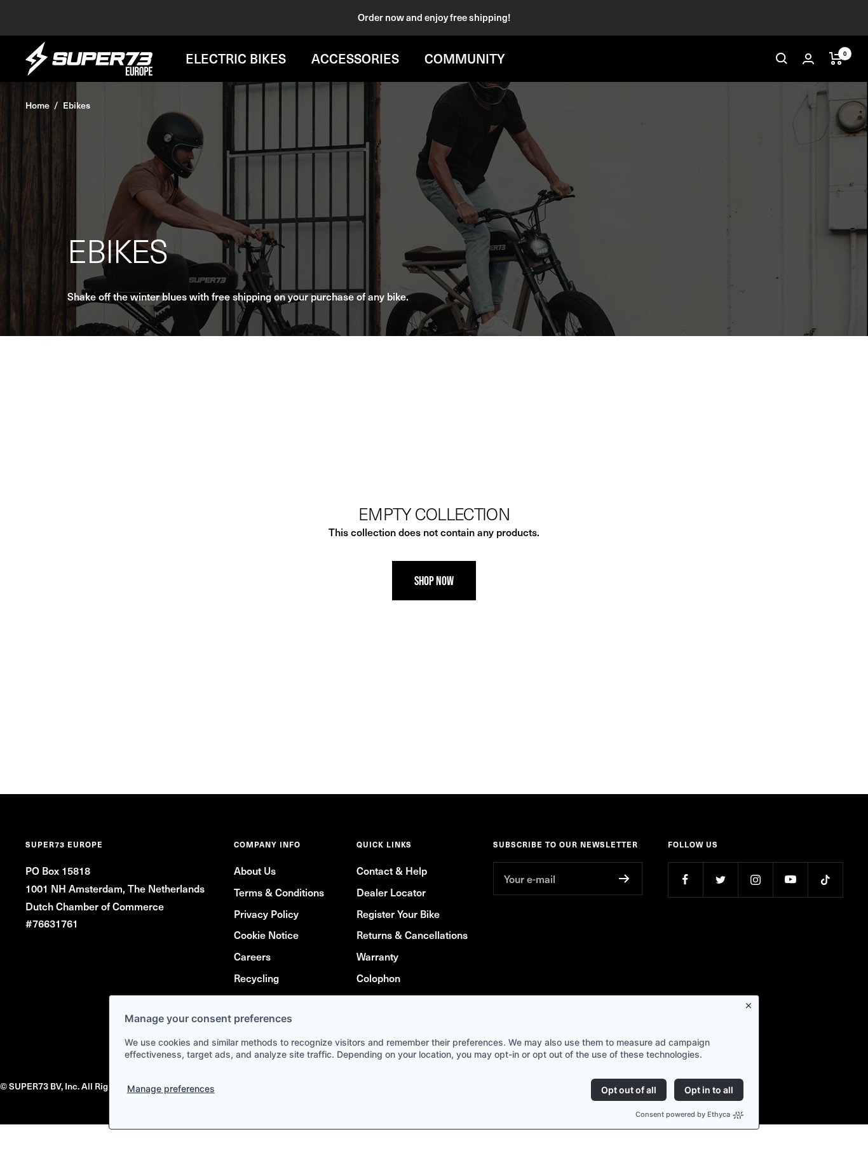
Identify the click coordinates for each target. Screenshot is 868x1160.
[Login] (808, 58)
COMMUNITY (464, 58)
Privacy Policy (266, 913)
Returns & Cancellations (412, 934)
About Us (255, 870)
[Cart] (836, 58)
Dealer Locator (391, 892)
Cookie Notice (266, 934)
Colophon (378, 977)
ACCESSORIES (355, 58)
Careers (252, 956)
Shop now (434, 581)
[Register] (624, 878)
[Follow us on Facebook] (685, 879)
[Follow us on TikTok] (825, 879)
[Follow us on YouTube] (790, 879)
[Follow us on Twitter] (720, 879)
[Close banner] (751, 1003)
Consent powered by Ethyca (682, 1114)
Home (37, 105)
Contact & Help (391, 870)
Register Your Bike (398, 913)
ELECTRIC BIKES (236, 58)
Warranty (377, 956)
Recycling (256, 977)
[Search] (781, 58)
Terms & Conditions (279, 892)
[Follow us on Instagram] (755, 879)
